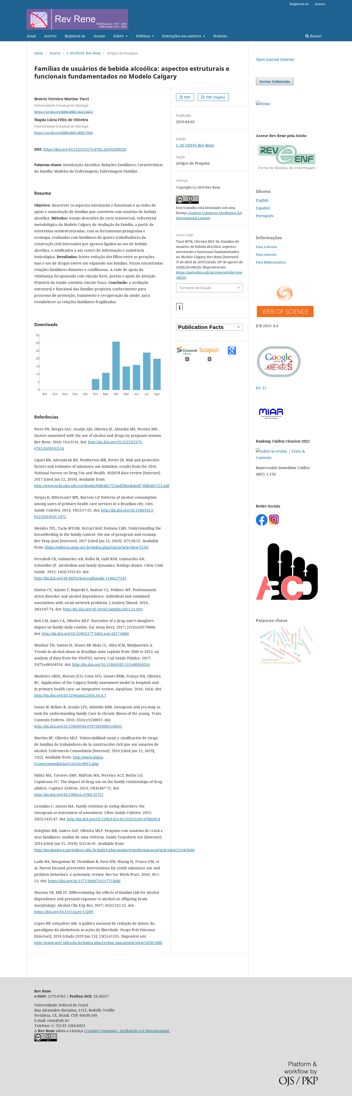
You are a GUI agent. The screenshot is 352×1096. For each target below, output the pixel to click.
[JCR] (285, 315)
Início (38, 53)
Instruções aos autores (182, 35)
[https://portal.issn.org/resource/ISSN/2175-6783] (263, 103)
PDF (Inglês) (215, 97)
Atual (31, 35)
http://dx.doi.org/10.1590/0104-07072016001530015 (78, 726)
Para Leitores (266, 246)
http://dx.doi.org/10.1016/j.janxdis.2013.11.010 (103, 609)
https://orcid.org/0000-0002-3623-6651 (63, 111)
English (262, 200)
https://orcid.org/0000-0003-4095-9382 (63, 132)
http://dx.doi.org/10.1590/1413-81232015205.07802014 (113, 819)
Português (264, 215)
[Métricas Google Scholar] (279, 377)
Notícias (220, 35)
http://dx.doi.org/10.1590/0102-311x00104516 (111, 664)
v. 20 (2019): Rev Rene (83, 53)
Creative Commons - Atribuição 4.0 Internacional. (127, 1030)
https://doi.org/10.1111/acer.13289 (63, 911)
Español (263, 208)
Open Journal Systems (275, 59)
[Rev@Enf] (287, 169)
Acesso (99, 35)
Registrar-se (75, 35)
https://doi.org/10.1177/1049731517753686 (84, 880)
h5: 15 (261, 387)
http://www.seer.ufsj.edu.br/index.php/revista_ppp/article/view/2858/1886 (98, 942)
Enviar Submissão (274, 81)
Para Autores (266, 254)
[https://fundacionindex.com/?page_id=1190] (287, 457)
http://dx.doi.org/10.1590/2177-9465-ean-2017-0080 (85, 633)
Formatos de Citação (195, 287)
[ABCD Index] (287, 599)
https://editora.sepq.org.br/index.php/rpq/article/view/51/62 (97, 547)
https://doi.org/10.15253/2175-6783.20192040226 (84, 149)
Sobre (119, 35)
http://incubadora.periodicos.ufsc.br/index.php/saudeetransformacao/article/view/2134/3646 (114, 849)
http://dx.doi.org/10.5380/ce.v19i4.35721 (68, 794)
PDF (186, 97)
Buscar (315, 35)
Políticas (143, 35)
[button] (179, 307)
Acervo (50, 35)
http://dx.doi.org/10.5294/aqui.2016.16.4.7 (70, 695)
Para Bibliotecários (271, 262)
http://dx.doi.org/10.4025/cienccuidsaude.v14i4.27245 (80, 578)
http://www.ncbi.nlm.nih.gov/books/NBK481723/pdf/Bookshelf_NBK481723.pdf (101, 485)
